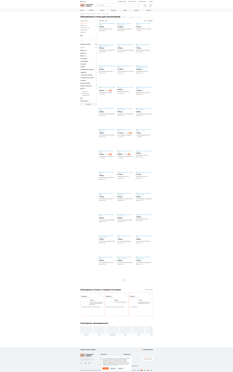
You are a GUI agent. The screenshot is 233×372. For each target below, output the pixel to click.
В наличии (101, 20)
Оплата (102, 10)
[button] (153, 304)
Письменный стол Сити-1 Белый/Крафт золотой (144, 303)
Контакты (148, 10)
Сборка (125, 10)
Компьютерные (84, 20)
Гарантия (136, 10)
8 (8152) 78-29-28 (148, 349)
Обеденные (83, 32)
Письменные (83, 23)
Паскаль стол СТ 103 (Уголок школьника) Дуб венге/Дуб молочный (96, 303)
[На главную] (86, 5)
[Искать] (138, 5)
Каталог (82, 10)
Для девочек (85, 91)
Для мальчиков (86, 93)
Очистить (88, 104)
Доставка (113, 10)
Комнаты (91, 10)
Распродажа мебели (85, 44)
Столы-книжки (83, 30)
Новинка (82, 47)
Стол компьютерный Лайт (120, 302)
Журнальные (83, 25)
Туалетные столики (84, 27)
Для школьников (86, 95)
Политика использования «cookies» (110, 365)
